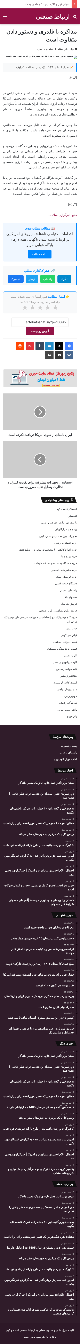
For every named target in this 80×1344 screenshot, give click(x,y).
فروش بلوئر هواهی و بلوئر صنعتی (58, 610)
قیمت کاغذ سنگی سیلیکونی (61, 648)
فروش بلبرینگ (69, 603)
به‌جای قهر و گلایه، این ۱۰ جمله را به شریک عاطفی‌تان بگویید (35, 4)
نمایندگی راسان (68, 702)
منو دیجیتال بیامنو (67, 689)
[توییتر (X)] (59, 346)
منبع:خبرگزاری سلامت (62, 215)
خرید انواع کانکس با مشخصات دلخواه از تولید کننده (47, 549)
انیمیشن (72, 515)
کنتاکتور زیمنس (68, 675)
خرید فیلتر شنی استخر (64, 569)
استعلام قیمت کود (67, 509)
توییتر (32, 279)
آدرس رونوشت (40, 331)
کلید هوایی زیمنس (66, 669)
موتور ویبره (70, 696)
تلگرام (64, 279)
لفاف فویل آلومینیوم (65, 759)
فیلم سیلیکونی (69, 635)
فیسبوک (16, 279)
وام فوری (71, 716)
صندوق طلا (71, 597)
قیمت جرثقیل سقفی (65, 641)
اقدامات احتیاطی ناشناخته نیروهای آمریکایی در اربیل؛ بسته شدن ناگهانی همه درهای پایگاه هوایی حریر (39, 239)
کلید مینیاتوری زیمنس (65, 662)
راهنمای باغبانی (68, 590)
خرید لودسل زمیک (66, 576)
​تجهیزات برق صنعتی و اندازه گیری (58, 536)
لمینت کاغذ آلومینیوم (65, 682)
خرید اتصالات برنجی (65, 542)
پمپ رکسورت (69, 745)
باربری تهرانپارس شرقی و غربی (59, 522)
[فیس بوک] (69, 346)
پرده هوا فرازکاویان (66, 529)
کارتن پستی (70, 655)
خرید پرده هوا (69, 556)
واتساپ (47, 279)
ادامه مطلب (39, 254)
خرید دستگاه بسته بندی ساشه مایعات (55, 563)
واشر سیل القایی (67, 709)
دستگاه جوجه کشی (66, 583)
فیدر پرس (71, 628)
